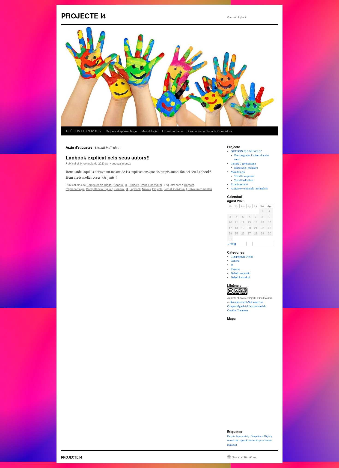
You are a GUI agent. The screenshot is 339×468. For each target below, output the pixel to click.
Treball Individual (151, 185)
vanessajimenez (120, 163)
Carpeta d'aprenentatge (238, 436)
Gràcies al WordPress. (244, 457)
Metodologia (149, 131)
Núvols (146, 189)
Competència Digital (99, 185)
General (118, 185)
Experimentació (172, 131)
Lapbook (135, 189)
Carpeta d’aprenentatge (121, 131)
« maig (231, 244)
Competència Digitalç (99, 189)
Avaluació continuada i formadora (209, 131)
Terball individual (174, 189)
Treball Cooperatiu (244, 176)
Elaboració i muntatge (246, 167)
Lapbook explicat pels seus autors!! (108, 157)
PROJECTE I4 (83, 16)
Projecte (134, 185)
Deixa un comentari (199, 189)
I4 (126, 185)
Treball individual (243, 180)
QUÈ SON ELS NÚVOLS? (83, 131)
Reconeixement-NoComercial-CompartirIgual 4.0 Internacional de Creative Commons (246, 306)
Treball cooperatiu (240, 273)
